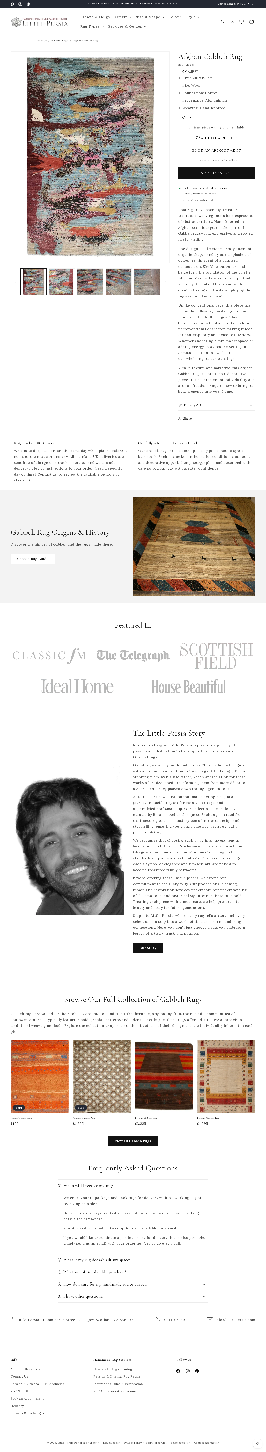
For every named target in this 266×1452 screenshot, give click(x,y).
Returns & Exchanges (27, 1413)
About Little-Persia (25, 1369)
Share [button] (187, 418)
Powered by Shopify (86, 1442)
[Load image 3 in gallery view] (90, 281)
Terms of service (156, 1442)
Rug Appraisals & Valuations (115, 1391)
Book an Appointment (27, 1398)
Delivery (17, 1406)
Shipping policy (180, 1442)
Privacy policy (133, 1442)
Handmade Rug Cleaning (112, 1369)
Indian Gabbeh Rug (21, 1117)
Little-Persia (65, 1442)
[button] (123, 17)
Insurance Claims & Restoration (118, 1384)
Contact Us (19, 1376)
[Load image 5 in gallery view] (147, 281)
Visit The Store (22, 1391)
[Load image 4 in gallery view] (119, 281)
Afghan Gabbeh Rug (84, 1117)
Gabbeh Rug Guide (32, 559)
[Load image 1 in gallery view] (33, 281)
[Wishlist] (242, 21)
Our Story (148, 948)
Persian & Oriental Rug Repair (116, 1376)
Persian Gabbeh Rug (146, 1117)
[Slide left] (15, 281)
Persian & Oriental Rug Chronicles (37, 1384)
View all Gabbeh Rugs (133, 1141)
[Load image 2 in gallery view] (62, 281)
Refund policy (111, 1442)
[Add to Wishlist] (64, 1044)
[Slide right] (165, 281)
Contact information (206, 1442)
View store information (200, 200)
